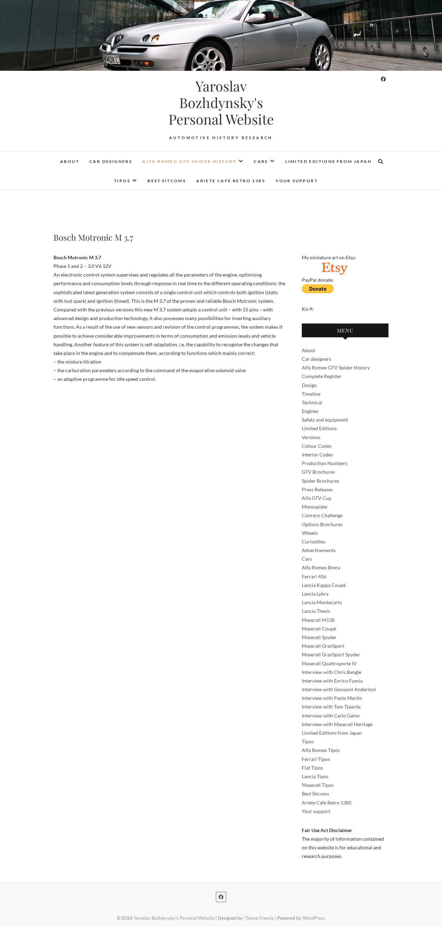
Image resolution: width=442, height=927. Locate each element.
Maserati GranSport (323, 646)
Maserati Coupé (319, 628)
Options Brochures (322, 524)
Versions (311, 437)
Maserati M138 (318, 620)
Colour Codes (317, 446)
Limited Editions (319, 428)
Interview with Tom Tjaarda (331, 706)
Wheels (310, 533)
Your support (297, 180)
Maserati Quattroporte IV (329, 663)
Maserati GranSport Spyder (331, 654)
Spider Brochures (320, 481)
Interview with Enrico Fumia (332, 681)
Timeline (311, 394)
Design (309, 385)
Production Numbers (324, 463)
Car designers (110, 161)
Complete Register (322, 376)
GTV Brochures (318, 472)
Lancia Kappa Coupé (324, 585)
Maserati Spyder (319, 637)
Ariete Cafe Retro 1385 (230, 180)
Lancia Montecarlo (322, 602)
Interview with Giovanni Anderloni (339, 689)
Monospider (315, 507)
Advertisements (319, 550)
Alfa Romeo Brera (321, 567)
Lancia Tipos (315, 776)
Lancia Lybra (315, 594)
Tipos (122, 180)
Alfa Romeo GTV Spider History (189, 161)
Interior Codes (317, 454)
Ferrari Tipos (316, 759)
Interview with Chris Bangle (331, 672)
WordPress (314, 918)
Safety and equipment (325, 420)
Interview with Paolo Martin (332, 698)
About (69, 161)
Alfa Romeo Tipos (321, 750)
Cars (261, 161)
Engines (310, 411)
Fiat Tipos (312, 768)
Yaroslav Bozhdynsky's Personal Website (221, 102)
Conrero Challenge (322, 515)
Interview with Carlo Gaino (331, 715)
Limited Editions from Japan (328, 161)
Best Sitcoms (166, 180)
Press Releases (317, 489)
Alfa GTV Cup (317, 498)
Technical (312, 402)
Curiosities (313, 541)
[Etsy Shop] (334, 266)
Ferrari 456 (314, 576)
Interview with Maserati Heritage (337, 724)
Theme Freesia (259, 918)
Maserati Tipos (318, 785)
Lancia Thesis (316, 611)
